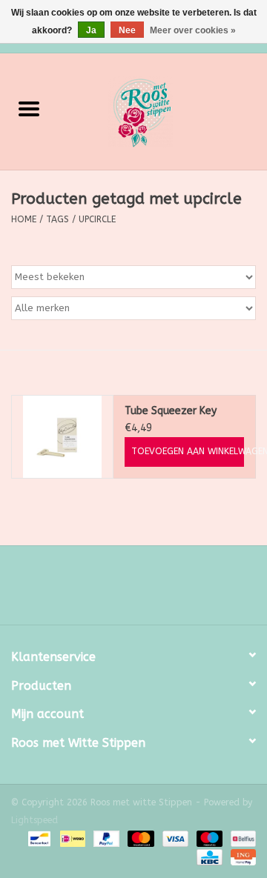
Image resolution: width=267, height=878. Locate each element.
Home (23, 219)
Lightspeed (34, 820)
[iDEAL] (71, 839)
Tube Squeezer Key (171, 411)
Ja (91, 30)
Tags (57, 219)
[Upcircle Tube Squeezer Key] (62, 437)
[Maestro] (208, 839)
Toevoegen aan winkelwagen (188, 451)
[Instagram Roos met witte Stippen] (147, 590)
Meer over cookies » (193, 30)
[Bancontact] (38, 839)
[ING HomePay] (240, 857)
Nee (127, 30)
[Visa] (174, 839)
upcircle (97, 219)
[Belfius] (240, 839)
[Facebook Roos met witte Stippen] (120, 590)
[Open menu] (29, 108)
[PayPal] (105, 839)
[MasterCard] (139, 839)
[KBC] (208, 857)
